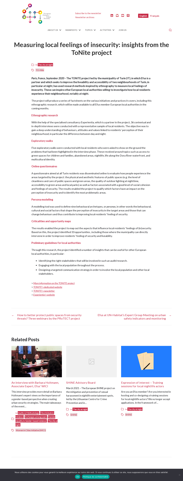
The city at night (45, 64)
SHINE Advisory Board (81, 382)
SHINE (73, 414)
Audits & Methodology (28, 412)
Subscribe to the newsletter (88, 13)
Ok (77, 477)
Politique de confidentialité (95, 477)
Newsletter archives (84, 17)
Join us (122, 30)
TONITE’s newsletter (44, 290)
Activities (105, 30)
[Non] (179, 474)
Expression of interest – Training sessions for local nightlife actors (142, 384)
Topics (88, 30)
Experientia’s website (44, 294)
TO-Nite (40, 70)
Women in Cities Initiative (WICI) (31, 430)
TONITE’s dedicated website (47, 287)
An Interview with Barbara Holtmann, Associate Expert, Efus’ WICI (35, 384)
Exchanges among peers (36, 416)
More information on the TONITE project (54, 283)
